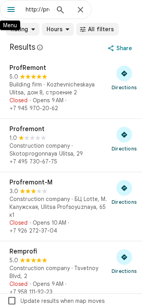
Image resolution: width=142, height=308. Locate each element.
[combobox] (37, 9)
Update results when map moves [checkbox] (56, 301)
